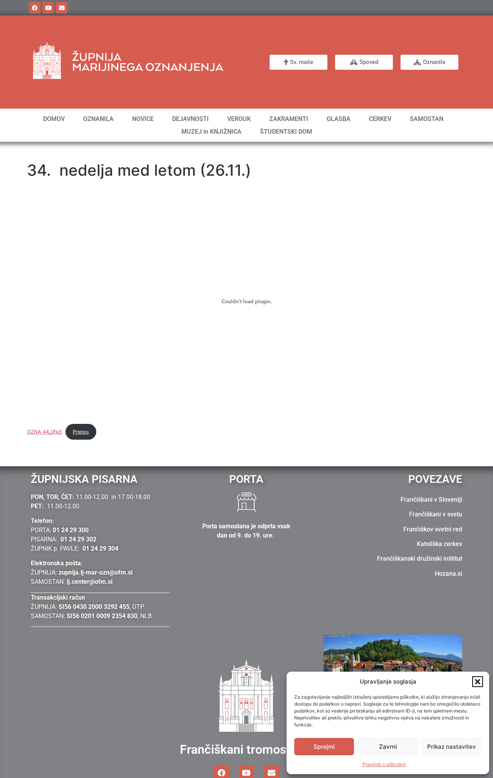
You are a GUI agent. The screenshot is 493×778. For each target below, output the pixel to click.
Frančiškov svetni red (432, 529)
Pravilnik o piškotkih (384, 764)
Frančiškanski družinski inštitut (419, 558)
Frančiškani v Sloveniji (431, 499)
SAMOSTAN (426, 119)
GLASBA (338, 119)
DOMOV (54, 119)
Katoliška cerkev (439, 544)
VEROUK (239, 119)
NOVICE (143, 119)
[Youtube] (48, 7)
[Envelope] (61, 7)
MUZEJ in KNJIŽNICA (211, 131)
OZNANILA (98, 119)
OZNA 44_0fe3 (44, 432)
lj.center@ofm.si (89, 581)
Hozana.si (448, 573)
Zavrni (388, 746)
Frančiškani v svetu (435, 514)
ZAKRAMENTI (288, 119)
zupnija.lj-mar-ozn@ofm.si (95, 572)
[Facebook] (34, 7)
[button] (477, 682)
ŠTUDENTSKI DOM (286, 131)
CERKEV (380, 119)
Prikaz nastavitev (451, 746)
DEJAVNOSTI (190, 119)
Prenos (81, 432)
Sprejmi (324, 746)
